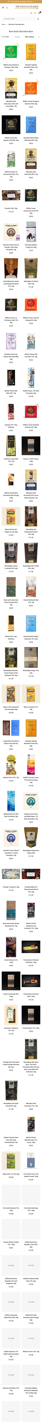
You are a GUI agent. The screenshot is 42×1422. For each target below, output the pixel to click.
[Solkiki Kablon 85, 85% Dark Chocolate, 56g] (11, 801)
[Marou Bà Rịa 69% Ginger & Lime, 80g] (11, 516)
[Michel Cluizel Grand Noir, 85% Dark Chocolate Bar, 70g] (11, 1124)
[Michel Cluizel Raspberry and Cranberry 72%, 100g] (31, 910)
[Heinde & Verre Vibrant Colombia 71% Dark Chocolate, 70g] (11, 837)
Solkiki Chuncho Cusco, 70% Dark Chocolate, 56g (31, 780)
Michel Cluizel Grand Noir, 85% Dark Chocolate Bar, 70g (11, 1140)
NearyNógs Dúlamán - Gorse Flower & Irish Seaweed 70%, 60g (11, 673)
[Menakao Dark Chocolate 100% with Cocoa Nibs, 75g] (11, 88)
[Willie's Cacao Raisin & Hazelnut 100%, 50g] (11, 51)
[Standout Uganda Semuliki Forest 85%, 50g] (31, 728)
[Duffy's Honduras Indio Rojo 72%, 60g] (31, 1265)
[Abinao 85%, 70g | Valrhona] (11, 623)
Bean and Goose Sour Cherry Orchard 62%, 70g (11, 602)
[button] (3, 8)
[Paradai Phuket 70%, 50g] (11, 1411)
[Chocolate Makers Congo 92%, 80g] (31, 231)
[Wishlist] (35, 13)
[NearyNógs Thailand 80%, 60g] (31, 268)
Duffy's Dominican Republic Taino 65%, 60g (31, 1244)
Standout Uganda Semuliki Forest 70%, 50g (31, 67)
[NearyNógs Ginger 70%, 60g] (31, 657)
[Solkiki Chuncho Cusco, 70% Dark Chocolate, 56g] (31, 764)
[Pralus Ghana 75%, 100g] (31, 1015)
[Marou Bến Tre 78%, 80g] (11, 1161)
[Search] (7, 8)
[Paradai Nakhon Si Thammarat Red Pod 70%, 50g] (31, 874)
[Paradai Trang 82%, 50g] (11, 874)
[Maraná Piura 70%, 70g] (11, 764)
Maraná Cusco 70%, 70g (31, 1351)
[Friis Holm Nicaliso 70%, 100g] (11, 1195)
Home (3, 24)
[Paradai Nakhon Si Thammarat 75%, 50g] (31, 1411)
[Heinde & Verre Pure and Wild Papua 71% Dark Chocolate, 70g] (31, 801)
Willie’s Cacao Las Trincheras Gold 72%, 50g (11, 320)
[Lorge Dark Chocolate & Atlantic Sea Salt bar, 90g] (11, 728)
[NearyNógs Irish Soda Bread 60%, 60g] (11, 1090)
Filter (6, 37)
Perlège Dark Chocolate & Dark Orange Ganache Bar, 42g (11, 1064)
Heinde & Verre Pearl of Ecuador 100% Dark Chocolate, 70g (11, 247)
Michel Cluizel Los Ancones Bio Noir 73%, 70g (11, 174)
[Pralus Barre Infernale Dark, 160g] (31, 981)
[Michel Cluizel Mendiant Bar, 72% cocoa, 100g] (31, 1124)
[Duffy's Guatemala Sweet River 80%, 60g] (11, 1302)
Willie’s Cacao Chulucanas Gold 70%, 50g (31, 210)
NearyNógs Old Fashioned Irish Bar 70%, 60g (31, 532)
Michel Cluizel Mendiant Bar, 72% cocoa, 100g (31, 1140)
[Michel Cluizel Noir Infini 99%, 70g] (11, 377)
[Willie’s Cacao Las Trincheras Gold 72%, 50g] (11, 304)
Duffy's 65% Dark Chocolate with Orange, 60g (31, 1317)
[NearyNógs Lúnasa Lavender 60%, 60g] (11, 552)
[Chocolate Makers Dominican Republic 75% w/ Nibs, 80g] (31, 1375)
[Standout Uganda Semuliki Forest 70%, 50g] (31, 51)
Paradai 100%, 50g (11, 208)
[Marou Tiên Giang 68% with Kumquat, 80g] (11, 694)
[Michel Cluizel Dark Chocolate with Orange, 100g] (11, 479)
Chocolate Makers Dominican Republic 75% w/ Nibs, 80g (31, 1390)
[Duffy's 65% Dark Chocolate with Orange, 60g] (31, 1302)
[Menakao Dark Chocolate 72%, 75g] (31, 1090)
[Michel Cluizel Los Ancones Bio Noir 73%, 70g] (11, 158)
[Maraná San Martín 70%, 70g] (11, 1375)
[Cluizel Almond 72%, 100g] (11, 947)
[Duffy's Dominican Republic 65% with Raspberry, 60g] (11, 1265)
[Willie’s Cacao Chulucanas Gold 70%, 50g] (31, 195)
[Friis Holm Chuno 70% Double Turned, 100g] (31, 1161)
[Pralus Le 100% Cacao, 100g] (31, 445)
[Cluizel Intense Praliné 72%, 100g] (11, 1229)
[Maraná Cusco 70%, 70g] (31, 1338)
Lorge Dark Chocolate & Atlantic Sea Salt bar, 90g (11, 743)
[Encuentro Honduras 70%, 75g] (11, 1015)
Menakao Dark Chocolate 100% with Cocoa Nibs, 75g (11, 103)
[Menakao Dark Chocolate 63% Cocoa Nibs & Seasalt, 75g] (31, 479)
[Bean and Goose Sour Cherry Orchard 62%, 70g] (11, 587)
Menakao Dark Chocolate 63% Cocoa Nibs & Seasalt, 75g (31, 495)
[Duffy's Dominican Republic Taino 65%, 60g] (31, 1229)
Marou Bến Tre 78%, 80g (11, 1174)
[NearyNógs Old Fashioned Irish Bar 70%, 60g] (31, 516)
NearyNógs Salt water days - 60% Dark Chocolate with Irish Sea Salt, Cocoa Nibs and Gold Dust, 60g (31, 1067)
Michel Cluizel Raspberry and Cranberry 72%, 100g (31, 926)
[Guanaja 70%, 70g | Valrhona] (11, 411)
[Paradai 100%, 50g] (11, 195)
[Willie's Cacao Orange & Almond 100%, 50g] (31, 88)
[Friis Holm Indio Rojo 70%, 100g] (31, 1195)
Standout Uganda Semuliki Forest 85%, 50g (31, 743)
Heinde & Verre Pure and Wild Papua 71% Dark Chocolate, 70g (31, 816)
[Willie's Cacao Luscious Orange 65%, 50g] (31, 304)
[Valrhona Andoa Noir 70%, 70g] (11, 445)
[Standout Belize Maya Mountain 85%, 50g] (31, 124)
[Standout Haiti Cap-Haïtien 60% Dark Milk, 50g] (11, 341)
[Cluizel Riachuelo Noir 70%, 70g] (31, 587)
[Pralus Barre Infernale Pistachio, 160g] (31, 947)
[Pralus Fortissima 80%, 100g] (11, 981)
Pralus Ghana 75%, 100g (31, 1028)
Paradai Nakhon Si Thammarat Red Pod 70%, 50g (31, 889)
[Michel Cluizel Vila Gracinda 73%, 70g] (31, 341)
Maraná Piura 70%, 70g (11, 777)
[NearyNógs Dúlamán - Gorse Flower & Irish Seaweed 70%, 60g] (11, 657)
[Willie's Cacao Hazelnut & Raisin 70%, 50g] (31, 411)
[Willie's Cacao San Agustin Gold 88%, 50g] (11, 124)
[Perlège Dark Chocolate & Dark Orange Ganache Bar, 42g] (11, 1049)
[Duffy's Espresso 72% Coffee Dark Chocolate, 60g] (11, 1338)
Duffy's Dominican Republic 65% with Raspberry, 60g (11, 1281)
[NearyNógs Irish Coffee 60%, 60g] (31, 552)
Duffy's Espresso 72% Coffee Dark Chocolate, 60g (11, 1354)
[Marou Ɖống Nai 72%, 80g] (31, 694)
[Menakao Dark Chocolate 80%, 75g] (31, 158)
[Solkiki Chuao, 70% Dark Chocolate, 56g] (31, 377)
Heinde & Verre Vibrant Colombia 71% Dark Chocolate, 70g (11, 853)
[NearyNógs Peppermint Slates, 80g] (31, 837)
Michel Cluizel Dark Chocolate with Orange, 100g (11, 495)
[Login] (31, 13)
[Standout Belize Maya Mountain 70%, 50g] (31, 623)
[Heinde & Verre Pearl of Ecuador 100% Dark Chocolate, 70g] (11, 231)
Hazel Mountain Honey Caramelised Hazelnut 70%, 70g (11, 283)
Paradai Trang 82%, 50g (11, 887)
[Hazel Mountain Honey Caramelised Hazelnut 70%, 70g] (11, 268)
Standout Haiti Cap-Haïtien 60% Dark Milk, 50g (11, 356)
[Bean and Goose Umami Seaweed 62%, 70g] (11, 910)
